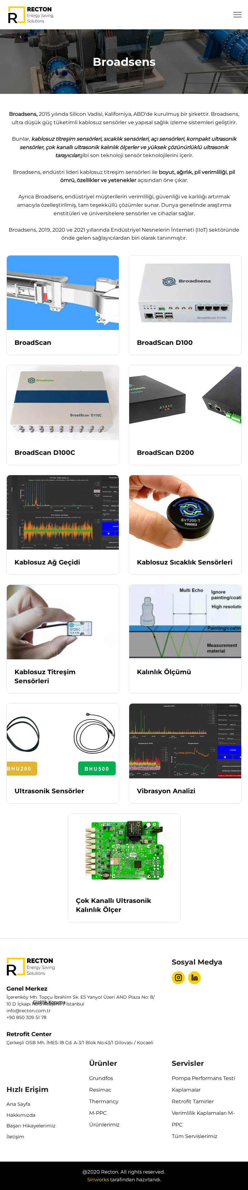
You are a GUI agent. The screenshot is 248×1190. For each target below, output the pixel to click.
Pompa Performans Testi (203, 1078)
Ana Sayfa (18, 1104)
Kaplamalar (186, 1090)
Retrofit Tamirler (193, 1101)
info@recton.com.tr (28, 1011)
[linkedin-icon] (194, 977)
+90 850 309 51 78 (26, 1017)
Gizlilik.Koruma (49, 1002)
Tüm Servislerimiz (194, 1136)
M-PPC (98, 1113)
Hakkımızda (21, 1115)
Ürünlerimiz (104, 1125)
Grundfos (101, 1078)
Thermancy (104, 1101)
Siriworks (98, 1179)
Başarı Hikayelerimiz (31, 1126)
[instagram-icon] (178, 977)
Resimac (100, 1090)
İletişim (15, 1137)
